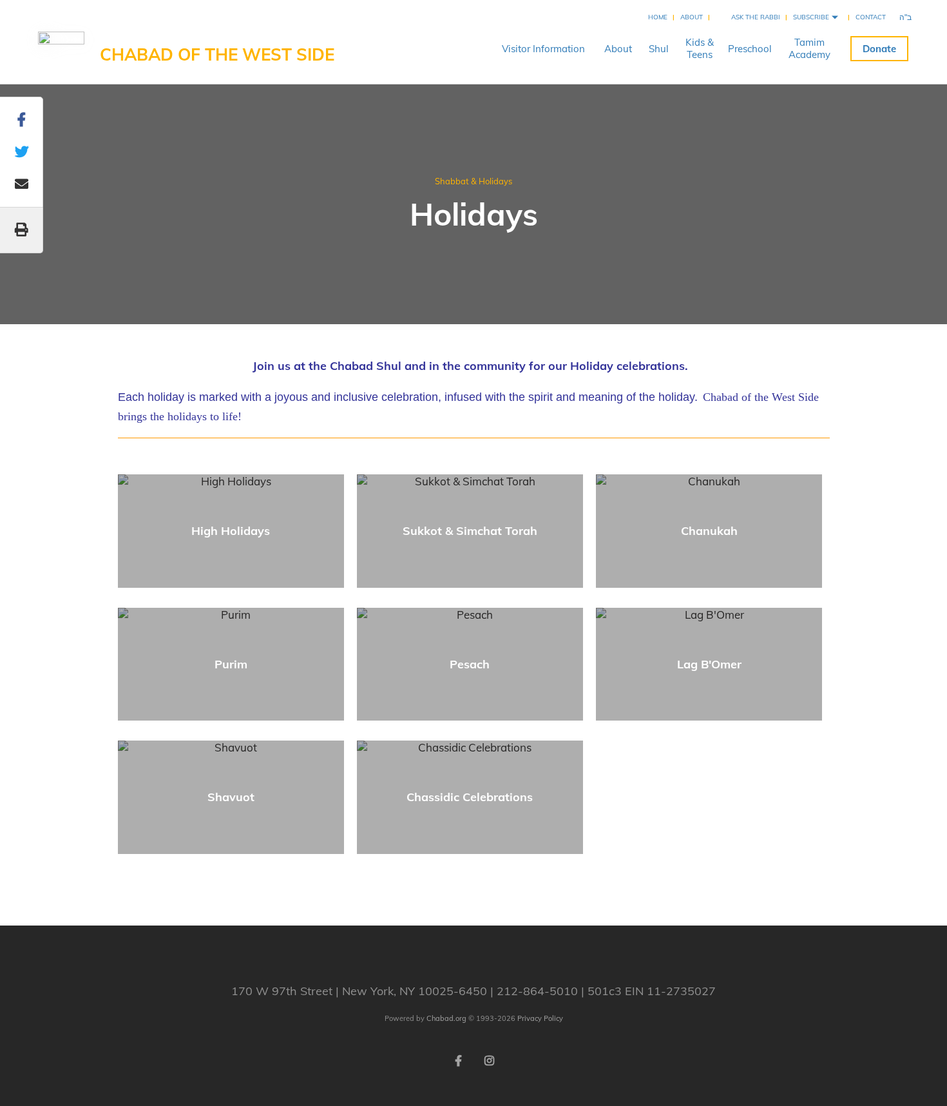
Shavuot (230, 797)
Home (657, 17)
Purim (231, 664)
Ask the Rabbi (755, 17)
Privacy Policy (540, 1018)
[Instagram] (489, 1059)
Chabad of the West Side (217, 54)
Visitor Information (543, 49)
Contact (871, 17)
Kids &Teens (699, 48)
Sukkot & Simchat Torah (470, 530)
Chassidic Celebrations (470, 797)
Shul (659, 49)
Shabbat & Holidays (473, 181)
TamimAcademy (809, 48)
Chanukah (709, 530)
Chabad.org (446, 1018)
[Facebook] (458, 1059)
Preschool (750, 49)
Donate (879, 49)
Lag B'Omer (709, 664)
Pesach (470, 664)
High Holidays (230, 530)
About (691, 17)
